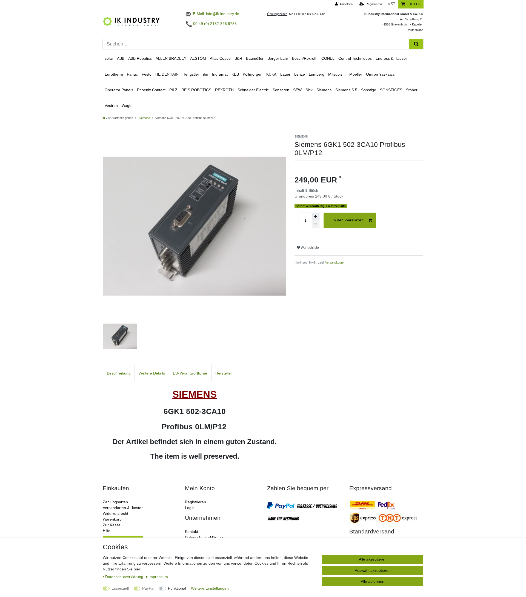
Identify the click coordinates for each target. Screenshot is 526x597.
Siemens (323, 90)
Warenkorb (112, 519)
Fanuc (132, 74)
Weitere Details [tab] (152, 373)
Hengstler (190, 74)
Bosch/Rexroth (305, 58)
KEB (235, 74)
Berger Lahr (277, 58)
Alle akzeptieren (373, 559)
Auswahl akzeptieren (373, 570)
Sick (309, 90)
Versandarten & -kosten (123, 507)
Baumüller (255, 58)
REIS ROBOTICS (196, 90)
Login (190, 507)
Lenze (299, 74)
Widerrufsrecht (115, 513)
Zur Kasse (112, 525)
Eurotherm (114, 74)
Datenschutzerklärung (204, 537)
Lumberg (316, 74)
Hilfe (106, 531)
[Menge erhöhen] (315, 216)
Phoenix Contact (151, 90)
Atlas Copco (220, 58)
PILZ (173, 90)
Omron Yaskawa (380, 74)
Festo (146, 74)
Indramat (220, 74)
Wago (127, 105)
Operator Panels (119, 90)
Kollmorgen (252, 74)
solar (109, 58)
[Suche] (416, 44)
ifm (205, 74)
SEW (297, 90)
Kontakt (191, 531)
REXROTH (224, 90)
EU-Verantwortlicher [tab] (190, 373)
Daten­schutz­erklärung (124, 577)
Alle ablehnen (372, 581)
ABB (120, 58)
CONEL (328, 58)
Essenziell (120, 588)
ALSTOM (198, 58)
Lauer (285, 74)
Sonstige (368, 90)
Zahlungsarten (115, 502)
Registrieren (195, 502)
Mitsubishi (336, 74)
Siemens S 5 (346, 90)
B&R (238, 58)
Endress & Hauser (391, 58)
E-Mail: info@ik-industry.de (215, 14)
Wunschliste (309, 248)
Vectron (111, 105)
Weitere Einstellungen (210, 588)
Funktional (177, 588)
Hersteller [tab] (223, 373)
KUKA (271, 74)
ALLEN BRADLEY (171, 58)
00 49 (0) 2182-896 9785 (214, 23)
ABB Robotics (140, 58)
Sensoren (281, 90)
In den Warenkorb (348, 220)
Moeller (355, 74)
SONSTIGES (391, 90)
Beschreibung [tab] (119, 373)
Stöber (412, 90)
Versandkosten (335, 262)
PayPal (148, 588)
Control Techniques (355, 58)
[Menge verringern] (315, 224)
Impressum (158, 577)
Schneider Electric (253, 90)
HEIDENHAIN (167, 74)
